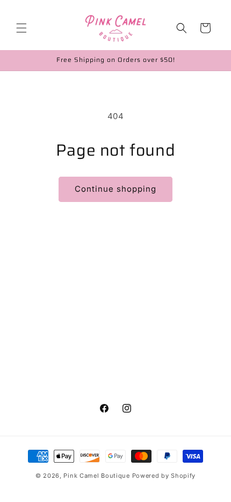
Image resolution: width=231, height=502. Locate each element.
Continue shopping (115, 189)
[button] (21, 28)
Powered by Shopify (164, 475)
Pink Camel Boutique (96, 475)
